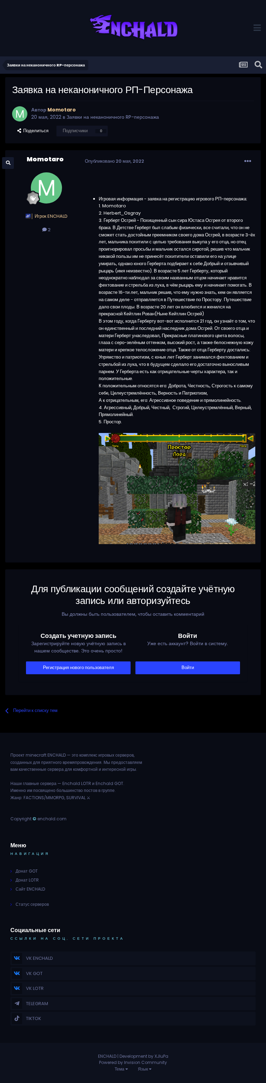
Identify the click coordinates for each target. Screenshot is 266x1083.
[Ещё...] (247, 161)
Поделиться (34, 130)
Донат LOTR (27, 880)
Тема (120, 1069)
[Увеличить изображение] (177, 488)
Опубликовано (114, 161)
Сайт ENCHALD (30, 889)
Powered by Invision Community (133, 1062)
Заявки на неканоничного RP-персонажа (112, 117)
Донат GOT (27, 871)
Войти (187, 667)
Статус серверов (32, 904)
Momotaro (45, 159)
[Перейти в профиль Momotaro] (19, 113)
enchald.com (51, 819)
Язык (143, 1069)
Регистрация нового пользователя (78, 667)
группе (108, 790)
